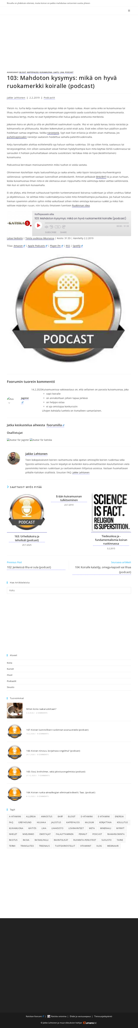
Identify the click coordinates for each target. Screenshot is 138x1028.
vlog (99, 845)
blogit (22, 72)
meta (92, 828)
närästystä (53, 132)
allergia (31, 816)
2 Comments (41, 713)
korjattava (105, 822)
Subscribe (50, 232)
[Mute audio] (46, 226)
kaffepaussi (33, 72)
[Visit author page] (13, 458)
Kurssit (10, 668)
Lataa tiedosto (15, 238)
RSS (68, 245)
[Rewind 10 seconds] (51, 227)
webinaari (113, 845)
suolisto (106, 840)
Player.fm (55, 245)
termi (12, 845)
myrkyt (120, 828)
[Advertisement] (69, 40)
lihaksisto (57, 828)
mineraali (105, 828)
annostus (47, 816)
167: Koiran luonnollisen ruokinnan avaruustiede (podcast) (57, 729)
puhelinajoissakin (17, 137)
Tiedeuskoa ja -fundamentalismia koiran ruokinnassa (111, 540)
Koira (9, 662)
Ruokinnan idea (81, 205)
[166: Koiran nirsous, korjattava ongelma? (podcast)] (15, 752)
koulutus (122, 822)
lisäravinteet (76, 828)
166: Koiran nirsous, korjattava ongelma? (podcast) (53, 750)
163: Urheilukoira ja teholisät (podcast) (26, 538)
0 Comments (42, 733)
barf (60, 816)
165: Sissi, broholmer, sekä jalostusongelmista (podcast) (55, 771)
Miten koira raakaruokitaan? (41, 708)
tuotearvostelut (65, 845)
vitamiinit (85, 845)
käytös (32, 828)
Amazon (18, 245)
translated (27, 845)
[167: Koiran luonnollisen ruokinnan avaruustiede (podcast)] (15, 731)
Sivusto (10, 687)
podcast (69, 72)
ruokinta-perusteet (84, 840)
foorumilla (54, 425)
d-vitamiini (87, 816)
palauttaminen (64, 834)
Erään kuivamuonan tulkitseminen (69, 498)
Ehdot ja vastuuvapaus (80, 1016)
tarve (120, 840)
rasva (26, 840)
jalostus (56, 822)
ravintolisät (61, 840)
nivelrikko (28, 834)
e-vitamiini (104, 816)
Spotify (76, 245)
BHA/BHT (101, 176)
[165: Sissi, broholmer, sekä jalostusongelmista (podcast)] (15, 773)
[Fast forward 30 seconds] (63, 227)
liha (62, 72)
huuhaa (41, 822)
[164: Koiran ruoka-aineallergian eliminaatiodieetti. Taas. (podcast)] (15, 794)
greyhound (25, 822)
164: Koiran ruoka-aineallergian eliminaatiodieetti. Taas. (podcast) (60, 792)
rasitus (13, 840)
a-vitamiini (15, 816)
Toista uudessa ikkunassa (39, 238)
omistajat (45, 834)
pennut (83, 834)
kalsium (89, 822)
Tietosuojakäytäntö (103, 1016)
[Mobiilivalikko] (129, 10)
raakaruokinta (116, 834)
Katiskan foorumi (34, 1016)
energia (119, 816)
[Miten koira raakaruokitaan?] (15, 710)
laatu (56, 72)
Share (63, 232)
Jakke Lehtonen (16, 97)
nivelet (13, 834)
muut (9, 674)
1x (58, 227)
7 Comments (43, 775)
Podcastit (49, 97)
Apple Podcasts (36, 245)
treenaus (44, 845)
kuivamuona (46, 72)
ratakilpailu (42, 840)
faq (11, 822)
